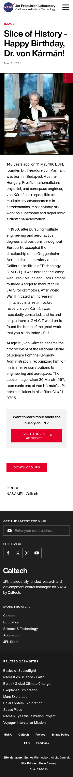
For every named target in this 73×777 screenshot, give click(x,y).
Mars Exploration (16, 696)
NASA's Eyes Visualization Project (29, 716)
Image (9, 24)
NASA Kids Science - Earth (23, 677)
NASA (8, 734)
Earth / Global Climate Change (26, 683)
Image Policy (60, 734)
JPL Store (10, 641)
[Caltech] (15, 570)
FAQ (27, 743)
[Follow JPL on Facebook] (8, 553)
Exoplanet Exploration (20, 690)
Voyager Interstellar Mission (24, 722)
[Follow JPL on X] (18, 553)
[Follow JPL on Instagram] (27, 553)
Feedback (42, 743)
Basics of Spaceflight (19, 670)
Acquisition (12, 635)
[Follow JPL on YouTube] (37, 553)
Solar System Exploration (23, 703)
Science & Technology (20, 628)
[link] (36, 114)
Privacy (40, 734)
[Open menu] (65, 7)
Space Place (12, 709)
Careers (9, 615)
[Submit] (8, 530)
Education (11, 622)
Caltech (23, 734)
